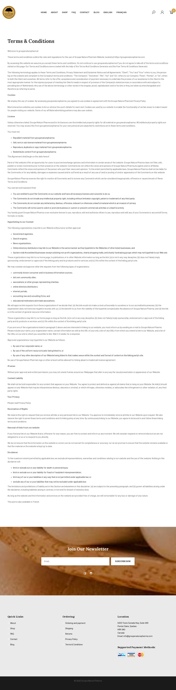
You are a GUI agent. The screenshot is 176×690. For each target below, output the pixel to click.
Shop (65, 12)
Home (44, 12)
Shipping (69, 628)
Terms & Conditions (74, 644)
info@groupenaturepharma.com (137, 636)
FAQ (74, 12)
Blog (96, 12)
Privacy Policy (71, 639)
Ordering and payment (75, 623)
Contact (84, 12)
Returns (68, 634)
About (54, 12)
